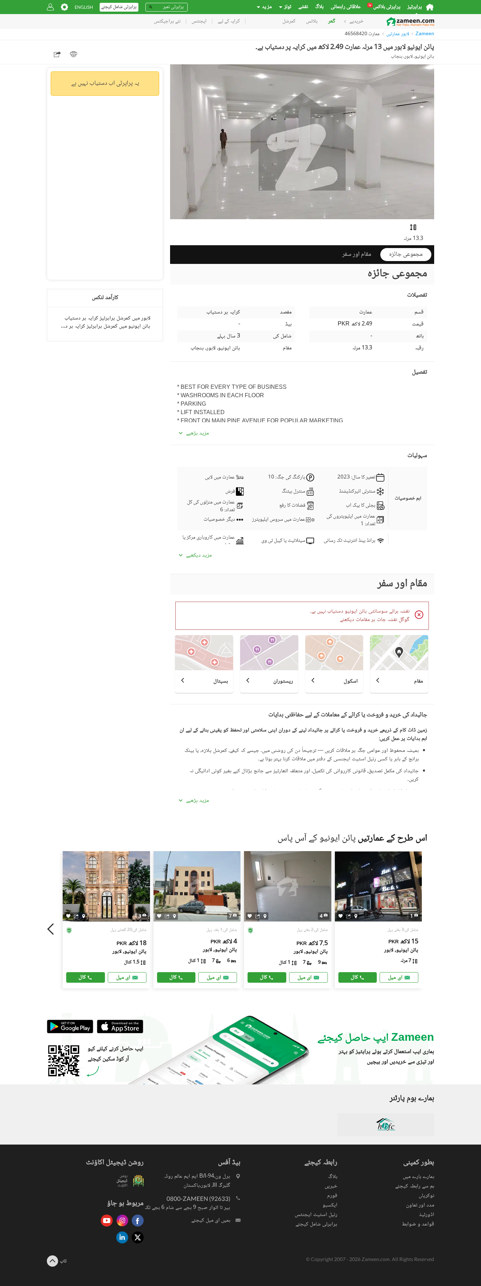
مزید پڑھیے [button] (197, 433)
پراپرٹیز (414, 7)
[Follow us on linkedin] (120, 1244)
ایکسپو (330, 1205)
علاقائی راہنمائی (346, 7)
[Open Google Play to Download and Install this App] (70, 1032)
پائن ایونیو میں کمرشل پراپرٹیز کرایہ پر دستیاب (105, 326)
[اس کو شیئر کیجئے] (76, 916)
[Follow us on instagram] (120, 1227)
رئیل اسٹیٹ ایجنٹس (316, 1215)
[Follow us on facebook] (136, 1227)
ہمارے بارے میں (418, 1177)
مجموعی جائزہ (406, 254)
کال (82, 977)
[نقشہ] (83, 916)
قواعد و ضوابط (418, 1224)
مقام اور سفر (356, 254)
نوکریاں (426, 1196)
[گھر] (429, 7)
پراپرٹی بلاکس (384, 7)
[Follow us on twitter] (136, 1244)
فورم (332, 1196)
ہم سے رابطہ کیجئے (414, 1186)
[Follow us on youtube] (105, 1227)
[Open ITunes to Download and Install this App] (118, 1032)
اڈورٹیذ (426, 1215)
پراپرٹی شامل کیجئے (316, 1224)
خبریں (331, 1186)
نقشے (303, 7)
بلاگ (319, 7)
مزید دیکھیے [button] (199, 555)
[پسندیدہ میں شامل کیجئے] (68, 916)
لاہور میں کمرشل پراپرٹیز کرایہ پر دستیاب (107, 318)
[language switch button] (84, 7)
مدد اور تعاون (420, 1205)
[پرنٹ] (73, 54)
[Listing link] (106, 919)
